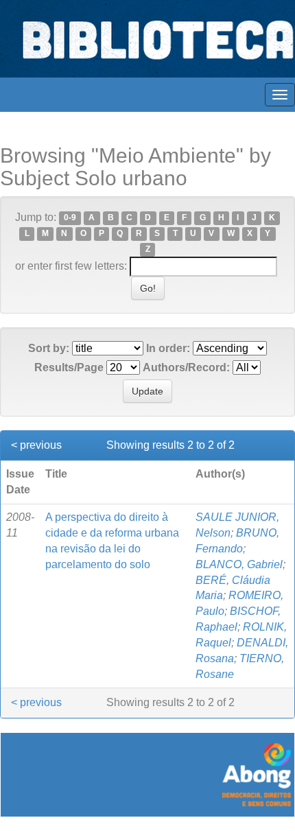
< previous (36, 445)
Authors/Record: (186, 367)
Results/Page (69, 367)
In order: (168, 348)
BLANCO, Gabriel (239, 564)
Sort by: (48, 348)
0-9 (70, 218)
